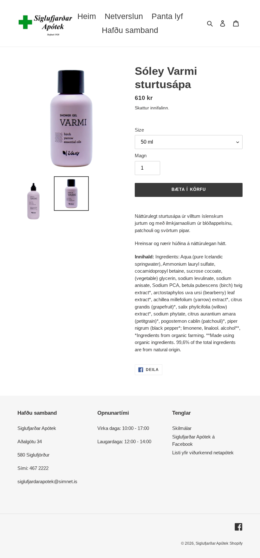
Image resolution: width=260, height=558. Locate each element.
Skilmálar (182, 428)
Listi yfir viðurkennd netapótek (203, 452)
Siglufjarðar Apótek (212, 543)
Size (139, 130)
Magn (140, 155)
